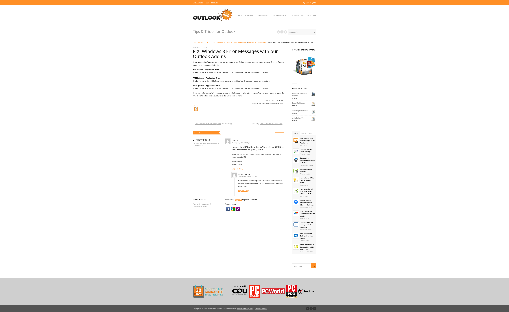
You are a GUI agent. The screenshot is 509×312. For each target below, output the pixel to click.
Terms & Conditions (261, 308)
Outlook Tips (297, 15)
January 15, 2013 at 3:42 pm (247, 176)
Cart (307, 2)
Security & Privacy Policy (245, 308)
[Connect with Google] (233, 210)
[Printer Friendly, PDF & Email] (196, 110)
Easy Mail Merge (298, 103)
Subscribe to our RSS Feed (314, 308)
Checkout (214, 2)
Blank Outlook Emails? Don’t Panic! (271, 124)
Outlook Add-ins (246, 15)
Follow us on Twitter (278, 32)
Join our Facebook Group (282, 32)
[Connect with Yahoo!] (238, 210)
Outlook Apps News (276, 103)
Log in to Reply (237, 169)
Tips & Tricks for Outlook (214, 31)
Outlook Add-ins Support (257, 42)
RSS (285, 32)
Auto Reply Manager (300, 110)
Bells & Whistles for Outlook (299, 94)
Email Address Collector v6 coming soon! (208, 124)
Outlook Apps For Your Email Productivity (209, 42)
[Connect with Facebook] (228, 210)
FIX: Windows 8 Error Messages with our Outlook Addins (235, 53)
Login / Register (198, 2)
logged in (238, 199)
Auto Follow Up (298, 118)
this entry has (274, 100)
